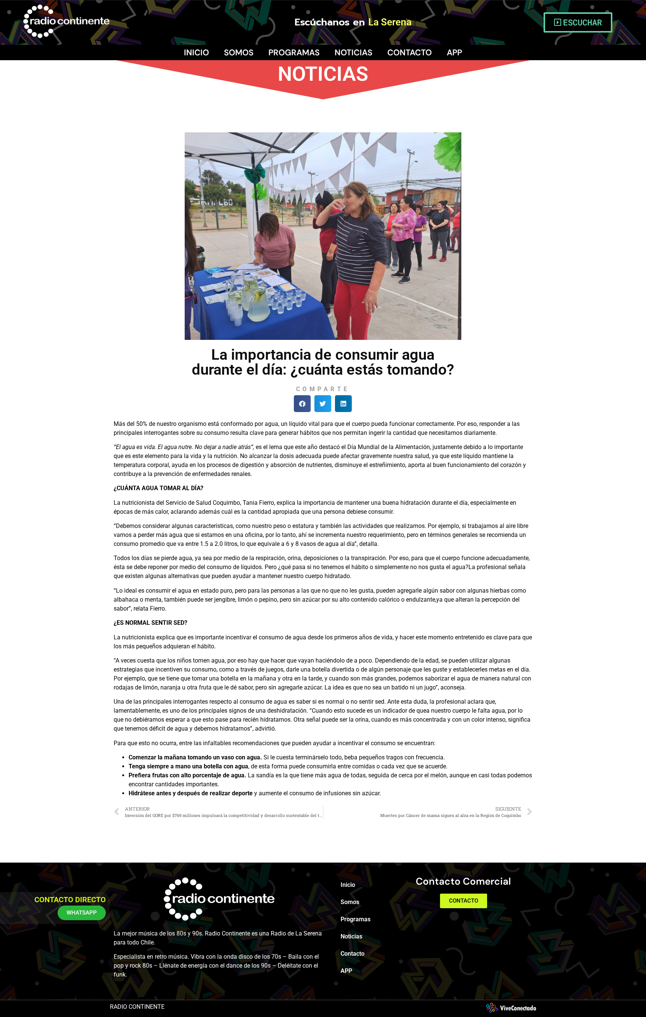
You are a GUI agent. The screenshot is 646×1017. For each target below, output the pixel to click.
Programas (294, 52)
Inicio (196, 52)
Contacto (409, 52)
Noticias (353, 52)
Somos (238, 52)
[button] (302, 403)
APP (454, 52)
